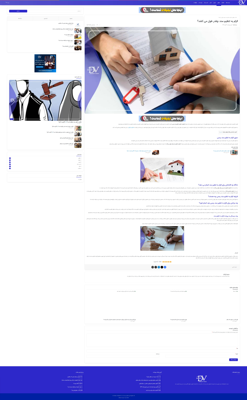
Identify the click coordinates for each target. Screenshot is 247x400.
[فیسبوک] (165, 267)
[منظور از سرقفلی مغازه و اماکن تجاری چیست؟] (234, 152)
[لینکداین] (159, 267)
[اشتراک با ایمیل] (155, 267)
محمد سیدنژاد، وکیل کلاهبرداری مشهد (66, 138)
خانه (236, 17)
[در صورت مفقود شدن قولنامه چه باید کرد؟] (77, 42)
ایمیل (236, 354)
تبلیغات (195, 2)
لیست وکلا (228, 2)
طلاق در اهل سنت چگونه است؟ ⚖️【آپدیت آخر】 (69, 122)
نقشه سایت (127, 397)
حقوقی (218, 2)
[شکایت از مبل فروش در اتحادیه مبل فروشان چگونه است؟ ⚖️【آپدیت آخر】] (77, 134)
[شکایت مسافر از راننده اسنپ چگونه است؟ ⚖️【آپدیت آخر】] (77, 128)
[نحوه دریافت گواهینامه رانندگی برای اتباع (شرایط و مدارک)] (77, 30)
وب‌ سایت (157, 354)
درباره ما (200, 2)
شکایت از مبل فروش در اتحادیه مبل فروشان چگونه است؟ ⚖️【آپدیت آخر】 (60, 132)
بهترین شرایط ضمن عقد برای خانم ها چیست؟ (178, 319)
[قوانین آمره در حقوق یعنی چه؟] (77, 48)
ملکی (211, 2)
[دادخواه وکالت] (242, 2)
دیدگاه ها (20, 18)
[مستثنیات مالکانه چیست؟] (77, 36)
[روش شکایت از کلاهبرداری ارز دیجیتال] (77, 145)
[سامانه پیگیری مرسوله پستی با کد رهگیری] (77, 25)
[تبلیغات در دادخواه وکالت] (162, 10)
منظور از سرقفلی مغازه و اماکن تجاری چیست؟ (221, 151)
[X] (162, 267)
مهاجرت (79, 168)
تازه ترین (45, 18)
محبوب (71, 18)
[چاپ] (152, 267)
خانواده (223, 2)
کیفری (214, 2)
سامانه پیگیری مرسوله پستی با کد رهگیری (65, 23)
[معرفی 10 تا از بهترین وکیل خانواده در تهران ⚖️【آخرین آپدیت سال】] (155, 152)
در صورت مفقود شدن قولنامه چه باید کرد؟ (66, 40)
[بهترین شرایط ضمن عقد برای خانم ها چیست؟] (162, 304)
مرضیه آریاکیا (235, 25)
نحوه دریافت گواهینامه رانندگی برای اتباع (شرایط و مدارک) (63, 29)
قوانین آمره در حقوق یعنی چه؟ (68, 46)
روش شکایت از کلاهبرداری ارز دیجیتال (66, 143)
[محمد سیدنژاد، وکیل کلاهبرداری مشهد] (77, 139)
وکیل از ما (79, 179)
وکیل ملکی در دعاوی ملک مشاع (232, 319)
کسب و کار (206, 2)
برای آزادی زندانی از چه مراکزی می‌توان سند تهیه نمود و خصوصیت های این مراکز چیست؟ (119, 319)
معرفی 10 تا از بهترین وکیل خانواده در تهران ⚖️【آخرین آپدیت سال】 (139, 151)
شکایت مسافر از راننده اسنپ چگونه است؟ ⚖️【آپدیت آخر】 (62, 126)
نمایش (221, 132)
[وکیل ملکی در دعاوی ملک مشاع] (213, 304)
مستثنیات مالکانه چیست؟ (68, 35)
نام (237, 348)
